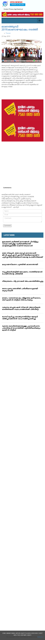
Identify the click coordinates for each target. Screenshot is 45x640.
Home (4, 633)
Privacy (11, 9)
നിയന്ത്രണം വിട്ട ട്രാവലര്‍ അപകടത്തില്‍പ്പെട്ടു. (23, 281)
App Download (18, 9)
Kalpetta (23, 633)
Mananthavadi (11, 633)
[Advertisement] (22, 164)
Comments (7, 188)
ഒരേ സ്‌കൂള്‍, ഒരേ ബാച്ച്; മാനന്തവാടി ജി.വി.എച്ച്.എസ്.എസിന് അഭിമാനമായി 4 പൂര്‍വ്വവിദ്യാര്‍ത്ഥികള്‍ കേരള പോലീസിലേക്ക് (22, 255)
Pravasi (8, 33)
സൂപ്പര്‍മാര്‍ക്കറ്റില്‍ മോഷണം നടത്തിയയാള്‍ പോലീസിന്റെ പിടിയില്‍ (22, 273)
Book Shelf (35, 633)
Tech (18, 635)
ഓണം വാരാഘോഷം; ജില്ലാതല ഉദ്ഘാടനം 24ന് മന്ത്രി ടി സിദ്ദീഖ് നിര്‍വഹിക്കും (21, 299)
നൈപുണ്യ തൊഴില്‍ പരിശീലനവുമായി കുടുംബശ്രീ (20, 290)
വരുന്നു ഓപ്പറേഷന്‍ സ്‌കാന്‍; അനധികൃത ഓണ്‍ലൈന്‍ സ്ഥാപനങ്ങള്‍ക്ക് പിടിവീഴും (21, 308)
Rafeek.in (40, 637)
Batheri (18, 633)
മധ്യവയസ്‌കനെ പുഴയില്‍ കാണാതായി (20, 265)
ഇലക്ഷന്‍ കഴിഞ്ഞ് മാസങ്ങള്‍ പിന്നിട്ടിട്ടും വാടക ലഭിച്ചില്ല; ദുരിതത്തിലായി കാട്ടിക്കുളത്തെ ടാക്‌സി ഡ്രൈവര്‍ (20, 244)
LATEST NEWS (9, 235)
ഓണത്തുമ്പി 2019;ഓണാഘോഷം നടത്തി (20, 28)
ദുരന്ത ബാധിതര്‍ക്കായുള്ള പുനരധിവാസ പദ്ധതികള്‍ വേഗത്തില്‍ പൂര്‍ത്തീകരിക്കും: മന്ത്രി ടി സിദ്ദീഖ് (21, 328)
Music (29, 633)
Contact (6, 9)
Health (29, 635)
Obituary (23, 635)
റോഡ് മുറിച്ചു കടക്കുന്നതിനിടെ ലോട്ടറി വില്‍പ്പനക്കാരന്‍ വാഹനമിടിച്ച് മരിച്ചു (20, 318)
